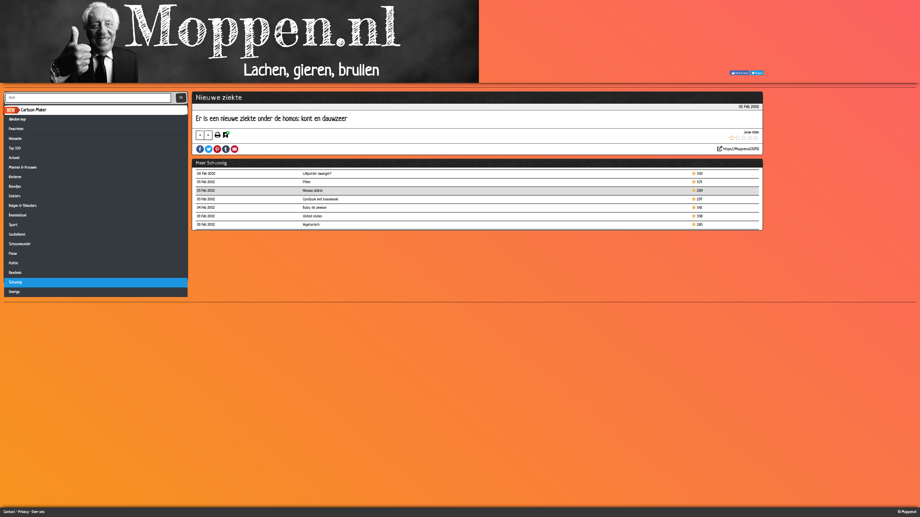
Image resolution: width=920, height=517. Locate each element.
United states (312, 216)
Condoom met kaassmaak (320, 199)
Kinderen (15, 177)
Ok (181, 98)
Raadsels (15, 273)
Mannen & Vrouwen (23, 168)
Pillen (306, 182)
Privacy (23, 512)
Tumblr (226, 149)
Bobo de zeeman (315, 208)
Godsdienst (17, 235)
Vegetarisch (311, 225)
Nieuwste (15, 139)
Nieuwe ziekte (312, 191)
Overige (14, 292)
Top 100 (15, 148)
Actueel (14, 158)
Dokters (14, 196)
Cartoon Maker (33, 110)
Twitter (209, 149)
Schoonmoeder (20, 244)
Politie (13, 263)
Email (234, 149)
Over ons (38, 512)
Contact (9, 512)
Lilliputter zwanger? (317, 174)
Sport (13, 225)
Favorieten (18, 129)
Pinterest (217, 149)
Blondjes (15, 187)
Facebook (200, 149)
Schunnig (15, 283)
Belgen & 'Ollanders (22, 206)
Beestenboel (17, 216)
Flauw (13, 254)
